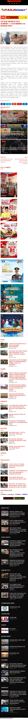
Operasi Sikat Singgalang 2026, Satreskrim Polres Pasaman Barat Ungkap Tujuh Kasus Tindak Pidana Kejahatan (18, 595)
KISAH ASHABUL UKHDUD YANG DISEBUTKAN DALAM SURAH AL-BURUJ (17, 478)
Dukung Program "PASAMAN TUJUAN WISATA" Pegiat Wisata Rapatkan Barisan (17, 701)
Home (3, 17)
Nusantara (24, 28)
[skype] (12, 3)
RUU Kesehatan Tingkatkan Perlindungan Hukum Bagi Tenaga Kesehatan (17, 440)
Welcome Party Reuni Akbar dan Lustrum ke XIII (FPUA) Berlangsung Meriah (18, 422)
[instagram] (9, 3)
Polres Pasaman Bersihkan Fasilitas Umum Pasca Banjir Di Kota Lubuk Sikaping (18, 522)
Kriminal (3, 141)
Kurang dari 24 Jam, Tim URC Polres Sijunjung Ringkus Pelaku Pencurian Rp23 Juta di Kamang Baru (14, 149)
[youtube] (14, 3)
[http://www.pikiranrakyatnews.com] (13, 494)
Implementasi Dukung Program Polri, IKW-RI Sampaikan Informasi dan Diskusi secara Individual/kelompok (18, 543)
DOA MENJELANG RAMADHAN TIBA (17, 646)
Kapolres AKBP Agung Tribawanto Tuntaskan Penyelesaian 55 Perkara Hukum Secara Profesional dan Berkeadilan (18, 577)
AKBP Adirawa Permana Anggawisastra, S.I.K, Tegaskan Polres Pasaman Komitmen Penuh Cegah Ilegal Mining (13, 120)
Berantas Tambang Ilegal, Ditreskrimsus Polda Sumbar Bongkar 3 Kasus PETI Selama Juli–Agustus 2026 (17, 514)
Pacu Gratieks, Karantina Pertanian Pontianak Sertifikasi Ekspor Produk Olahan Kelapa (18, 665)
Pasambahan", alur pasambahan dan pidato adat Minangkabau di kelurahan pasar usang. (18, 472)
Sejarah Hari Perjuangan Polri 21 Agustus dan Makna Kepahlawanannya (17, 345)
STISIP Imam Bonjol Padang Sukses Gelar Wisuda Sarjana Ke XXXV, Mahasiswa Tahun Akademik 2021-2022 (18, 408)
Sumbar (2, 29)
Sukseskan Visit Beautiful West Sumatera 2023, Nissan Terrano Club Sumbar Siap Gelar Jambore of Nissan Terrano (18, 694)
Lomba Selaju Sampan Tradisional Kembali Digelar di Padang (18, 709)
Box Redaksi (13, 629)
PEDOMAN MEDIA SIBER (15, 607)
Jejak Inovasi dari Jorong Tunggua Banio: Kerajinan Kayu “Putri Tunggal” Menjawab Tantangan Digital (18, 353)
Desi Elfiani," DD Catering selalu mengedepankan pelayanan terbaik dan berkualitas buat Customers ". (18, 485)
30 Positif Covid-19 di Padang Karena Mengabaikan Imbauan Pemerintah (16, 465)
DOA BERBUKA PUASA (14, 653)
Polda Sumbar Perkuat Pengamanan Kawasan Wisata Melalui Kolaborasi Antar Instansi (17, 587)
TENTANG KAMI (13, 617)
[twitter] (17, 3)
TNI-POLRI (7, 29)
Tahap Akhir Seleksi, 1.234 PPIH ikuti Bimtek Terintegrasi (17, 433)
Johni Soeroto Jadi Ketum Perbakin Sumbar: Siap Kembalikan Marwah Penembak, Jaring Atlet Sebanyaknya (18, 362)
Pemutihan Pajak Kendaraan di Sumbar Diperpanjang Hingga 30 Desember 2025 (17, 395)
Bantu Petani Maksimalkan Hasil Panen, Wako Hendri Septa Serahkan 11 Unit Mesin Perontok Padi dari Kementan (18, 680)
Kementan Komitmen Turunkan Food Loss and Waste (17, 671)
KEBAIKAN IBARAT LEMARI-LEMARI (17, 640)
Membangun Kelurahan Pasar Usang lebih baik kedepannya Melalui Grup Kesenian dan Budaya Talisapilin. (17, 562)
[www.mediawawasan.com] (21, 494)
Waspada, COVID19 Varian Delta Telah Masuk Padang (17, 447)
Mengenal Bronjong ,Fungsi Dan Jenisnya (17, 415)
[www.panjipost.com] (6, 494)
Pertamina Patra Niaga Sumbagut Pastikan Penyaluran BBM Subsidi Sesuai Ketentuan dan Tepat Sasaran (17, 387)
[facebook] (19, 3)
